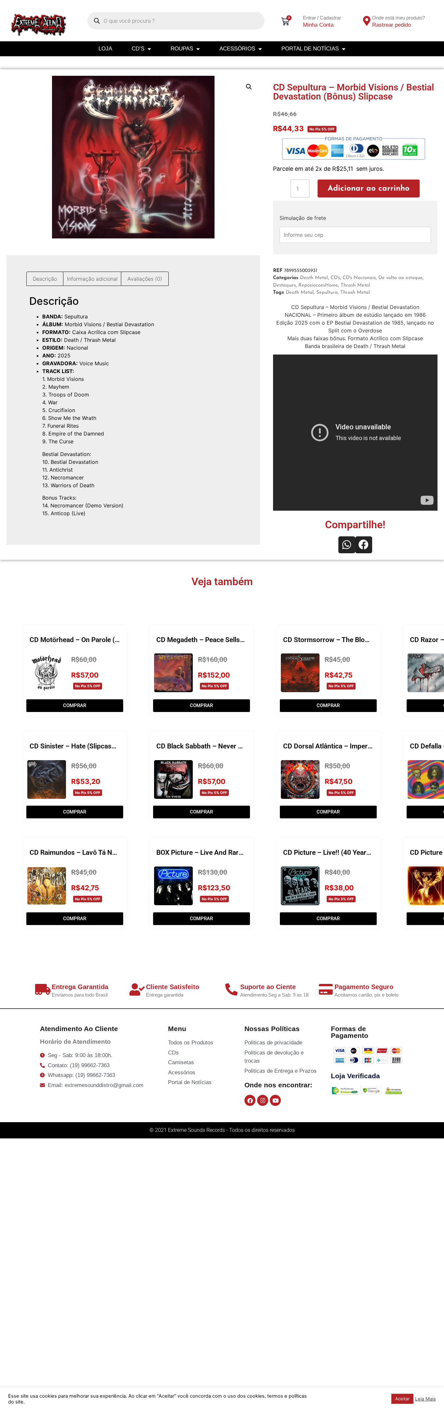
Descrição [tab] (45, 278)
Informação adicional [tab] (92, 278)
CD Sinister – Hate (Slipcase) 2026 (82, 746)
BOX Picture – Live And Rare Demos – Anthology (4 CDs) (242, 852)
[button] (249, 87)
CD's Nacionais (359, 277)
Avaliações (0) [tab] (144, 278)
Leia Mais (425, 1399)
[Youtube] (275, 1100)
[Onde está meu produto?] (367, 21)
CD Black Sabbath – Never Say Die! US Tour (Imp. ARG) (239, 746)
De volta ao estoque (400, 277)
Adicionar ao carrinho (369, 189)
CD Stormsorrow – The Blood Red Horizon (347, 640)
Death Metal (314, 277)
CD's (335, 277)
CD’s (138, 49)
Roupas (182, 49)
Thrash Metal (355, 285)
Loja (105, 49)
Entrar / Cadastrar (322, 17)
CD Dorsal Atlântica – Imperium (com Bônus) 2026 (360, 746)
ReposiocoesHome (318, 285)
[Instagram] (262, 1100)
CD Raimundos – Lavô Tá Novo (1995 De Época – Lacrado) (119, 852)
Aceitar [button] (402, 1398)
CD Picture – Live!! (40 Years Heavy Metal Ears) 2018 (363, 852)
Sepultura (327, 292)
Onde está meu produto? (398, 17)
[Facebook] (249, 1100)
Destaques (284, 285)
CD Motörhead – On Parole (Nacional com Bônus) (105, 640)
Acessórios (237, 49)
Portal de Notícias (310, 49)
